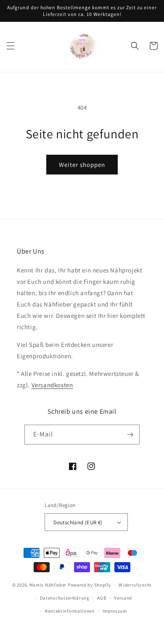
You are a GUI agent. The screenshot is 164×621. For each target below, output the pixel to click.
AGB (101, 598)
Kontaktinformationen (70, 611)
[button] (10, 46)
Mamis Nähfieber (48, 585)
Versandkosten (52, 385)
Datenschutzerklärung (65, 598)
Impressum (115, 611)
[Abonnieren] (130, 434)
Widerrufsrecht (135, 585)
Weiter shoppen (82, 165)
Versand (123, 598)
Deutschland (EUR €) (78, 522)
